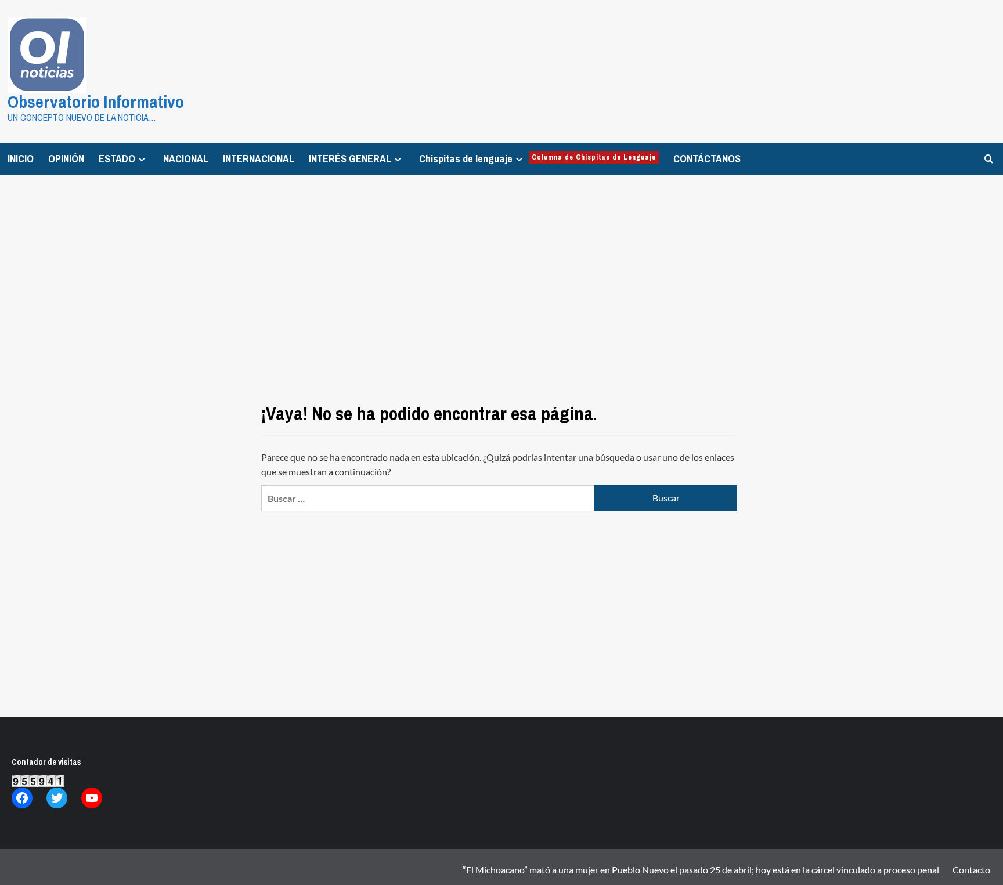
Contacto (971, 869)
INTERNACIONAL (258, 158)
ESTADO (117, 158)
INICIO (21, 158)
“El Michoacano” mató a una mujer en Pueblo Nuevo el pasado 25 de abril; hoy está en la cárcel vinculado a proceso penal (701, 869)
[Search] (989, 159)
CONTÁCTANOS (707, 158)
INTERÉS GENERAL (350, 158)
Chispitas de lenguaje (537, 158)
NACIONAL (185, 158)
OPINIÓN (66, 158)
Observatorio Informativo (96, 101)
